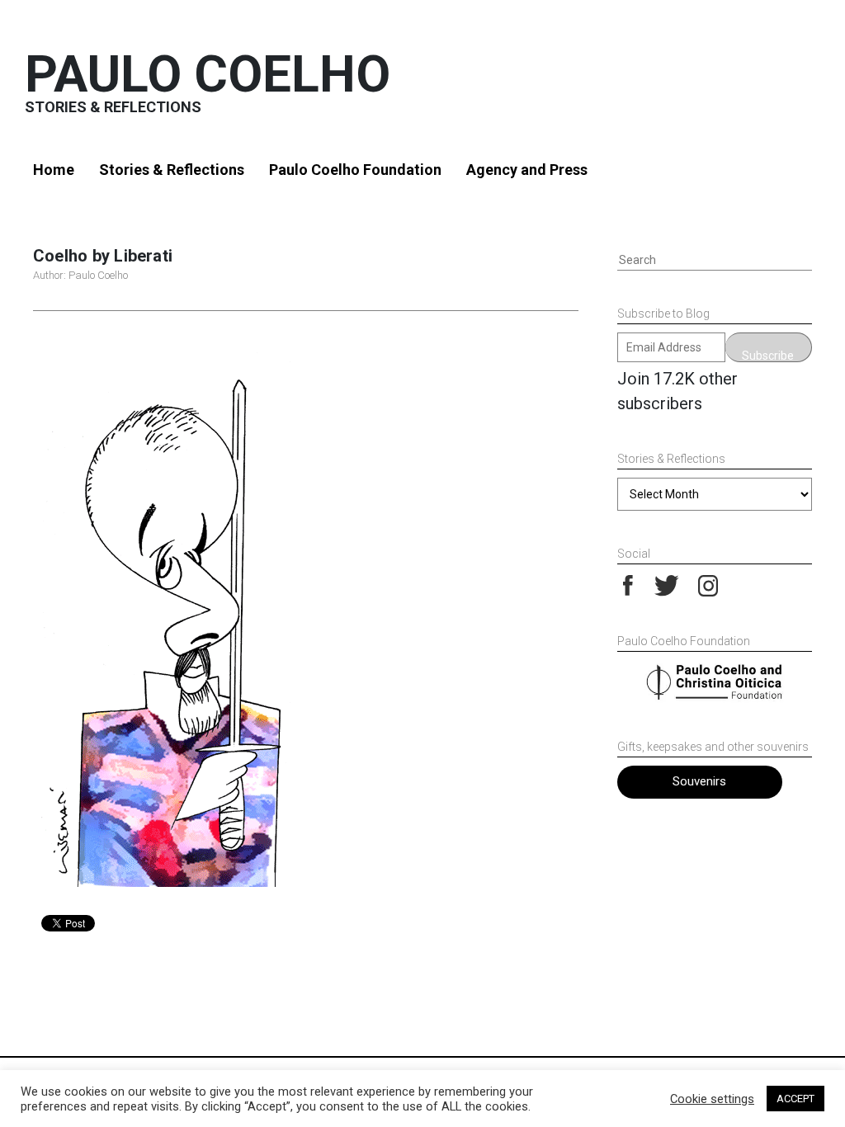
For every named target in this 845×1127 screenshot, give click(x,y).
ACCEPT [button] (795, 1098)
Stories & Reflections (171, 169)
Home (53, 169)
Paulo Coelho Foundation (355, 169)
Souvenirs (699, 781)
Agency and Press (527, 169)
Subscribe (768, 355)
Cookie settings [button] (712, 1099)
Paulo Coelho (207, 74)
